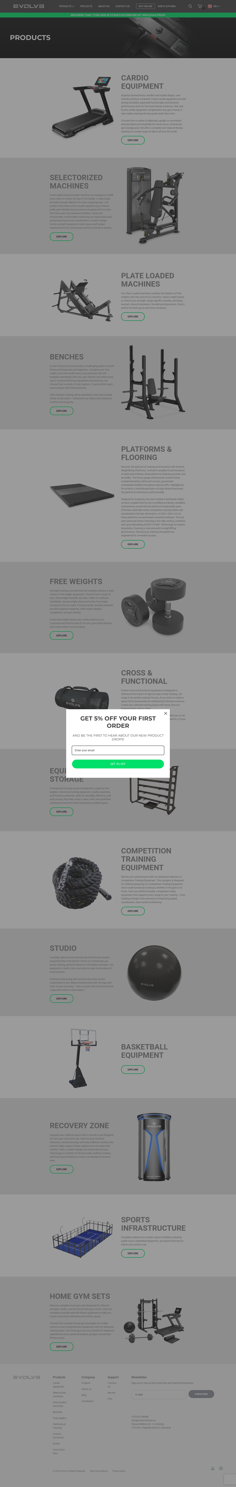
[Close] (166, 713)
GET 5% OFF (118, 764)
